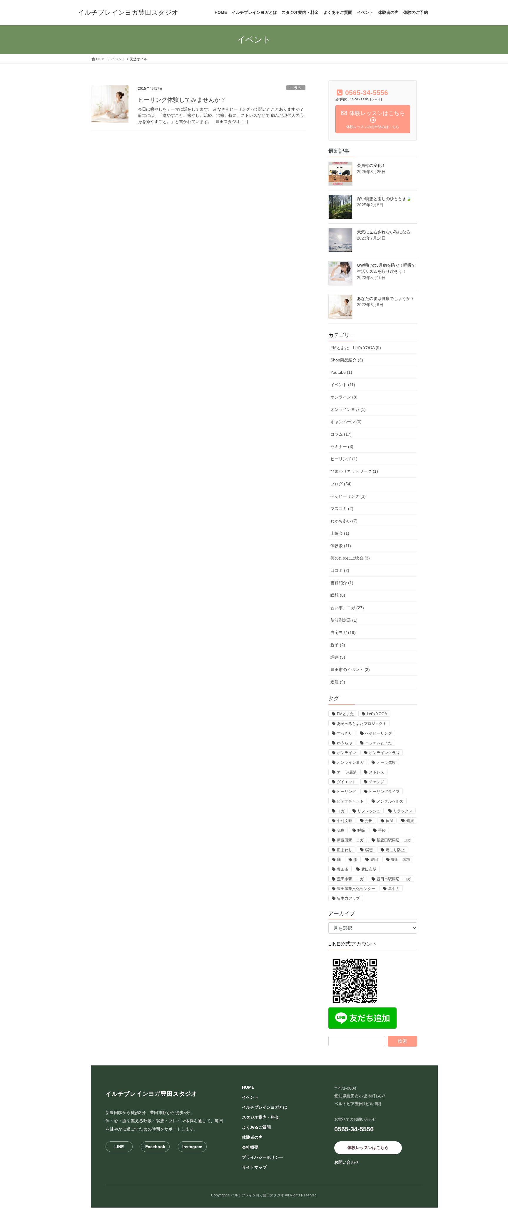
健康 (410, 820)
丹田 (369, 820)
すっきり (344, 733)
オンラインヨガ (350, 762)
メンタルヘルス (390, 801)
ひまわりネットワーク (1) (354, 471)
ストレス (376, 772)
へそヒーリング (378, 733)
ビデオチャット (350, 801)
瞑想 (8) (337, 595)
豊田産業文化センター (356, 888)
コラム (296, 88)
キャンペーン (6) (346, 421)
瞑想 (369, 850)
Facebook (155, 1146)
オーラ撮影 (346, 772)
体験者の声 (252, 1137)
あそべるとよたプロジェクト (362, 723)
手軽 (382, 830)
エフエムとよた (378, 743)
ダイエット (346, 782)
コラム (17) (341, 434)
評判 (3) (337, 657)
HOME (248, 1087)
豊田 (374, 859)
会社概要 (250, 1147)
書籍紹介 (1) (341, 582)
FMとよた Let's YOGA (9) (355, 347)
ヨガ (341, 811)
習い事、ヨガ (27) (347, 607)
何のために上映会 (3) (350, 558)
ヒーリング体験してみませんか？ (182, 100)
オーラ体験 (386, 762)
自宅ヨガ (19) (343, 632)
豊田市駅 (369, 869)
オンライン (346, 753)
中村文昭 (344, 820)
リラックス (402, 811)
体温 (389, 820)
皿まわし (344, 850)
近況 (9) (337, 682)
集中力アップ (348, 898)
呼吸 (361, 830)
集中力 (394, 888)
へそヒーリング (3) (348, 496)
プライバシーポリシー (262, 1157)
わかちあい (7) (343, 521)
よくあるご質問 (256, 1127)
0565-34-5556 (354, 1129)
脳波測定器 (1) (343, 620)
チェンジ (376, 782)
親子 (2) (337, 644)
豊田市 (342, 869)
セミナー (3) (341, 446)
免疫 (341, 830)
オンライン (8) (343, 397)
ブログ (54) (341, 484)
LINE (119, 1146)
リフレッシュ (368, 811)
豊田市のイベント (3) (350, 669)
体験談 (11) (340, 545)
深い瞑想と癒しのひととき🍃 (384, 198)
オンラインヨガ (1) (348, 409)
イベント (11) (342, 384)
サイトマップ (254, 1167)
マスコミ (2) (341, 508)
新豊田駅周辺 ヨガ (394, 840)
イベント (250, 1097)
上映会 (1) (339, 533)
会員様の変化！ (371, 165)
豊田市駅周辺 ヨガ (394, 879)
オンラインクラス (384, 753)
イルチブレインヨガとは (264, 1107)
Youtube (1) (341, 372)
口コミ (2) (339, 570)
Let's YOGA (377, 714)
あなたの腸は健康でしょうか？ (386, 298)
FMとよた (345, 714)
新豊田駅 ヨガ (350, 840)
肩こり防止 (395, 850)
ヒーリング (346, 791)
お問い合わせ (346, 1162)
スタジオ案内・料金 (260, 1117)
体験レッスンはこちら (368, 1147)
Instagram (192, 1146)
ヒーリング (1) (343, 458)
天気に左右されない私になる (383, 232)
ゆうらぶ (344, 743)
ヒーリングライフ (384, 791)
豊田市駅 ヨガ (350, 879)
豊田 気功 (400, 859)
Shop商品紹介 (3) (346, 360)
